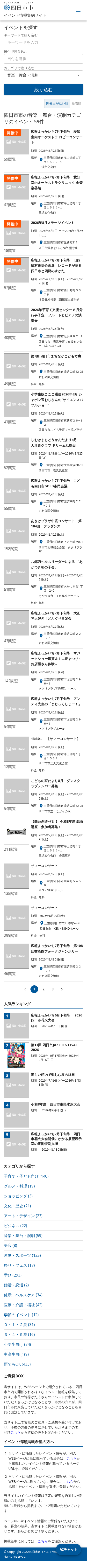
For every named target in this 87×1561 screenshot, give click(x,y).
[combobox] (43, 59)
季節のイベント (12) (21, 1314)
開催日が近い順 (57, 103)
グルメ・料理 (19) (19, 1186)
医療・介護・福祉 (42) (23, 1304)
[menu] (78, 10)
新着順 (76, 103)
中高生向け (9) (16, 1354)
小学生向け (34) (17, 1344)
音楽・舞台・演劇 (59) (23, 1235)
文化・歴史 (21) (17, 1206)
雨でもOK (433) (17, 1364)
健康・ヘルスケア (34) (23, 1295)
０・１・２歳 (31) (19, 1324)
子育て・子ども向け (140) (26, 1176)
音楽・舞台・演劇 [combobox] (22, 75)
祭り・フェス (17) (19, 1265)
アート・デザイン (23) (23, 1215)
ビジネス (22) (15, 1225)
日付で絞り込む (16, 51)
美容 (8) (10, 1245)
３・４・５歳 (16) (19, 1334)
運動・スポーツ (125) (22, 1255)
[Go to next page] (62, 989)
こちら (16, 1432)
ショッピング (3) (18, 1196)
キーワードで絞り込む (21, 35)
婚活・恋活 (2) (16, 1285)
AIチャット (68, 1549)
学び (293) (13, 1275)
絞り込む (43, 89)
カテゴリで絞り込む (19, 68)
